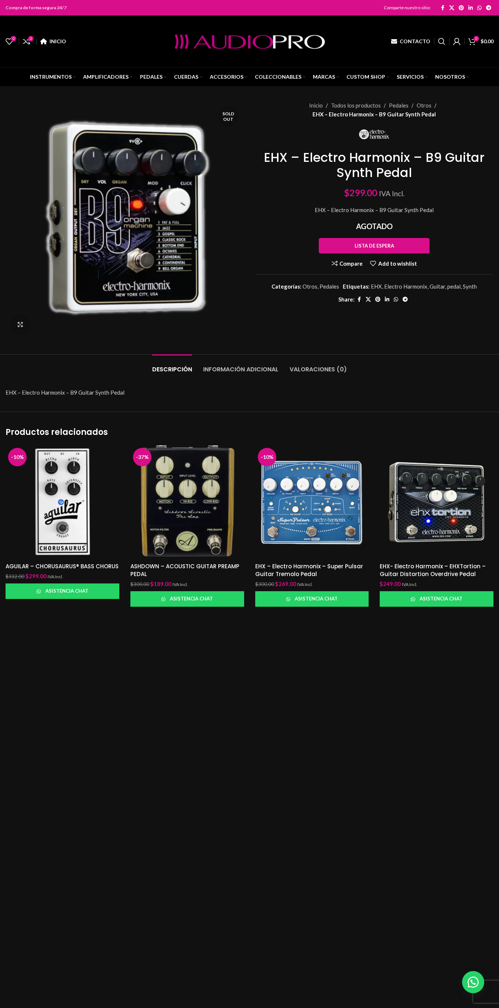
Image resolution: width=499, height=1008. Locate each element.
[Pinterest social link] (461, 8)
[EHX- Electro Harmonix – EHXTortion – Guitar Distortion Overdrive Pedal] (436, 502)
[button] (473, 982)
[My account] (457, 41)
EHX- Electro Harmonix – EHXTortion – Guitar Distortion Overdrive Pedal (433, 570)
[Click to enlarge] (20, 324)
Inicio (316, 105)
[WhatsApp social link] (479, 8)
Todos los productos (356, 105)
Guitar (437, 286)
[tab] (172, 365)
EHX (376, 286)
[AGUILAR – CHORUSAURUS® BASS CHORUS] (62, 502)
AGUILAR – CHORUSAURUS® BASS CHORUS (62, 566)
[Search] (441, 41)
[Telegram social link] (488, 8)
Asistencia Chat (66, 591)
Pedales (399, 105)
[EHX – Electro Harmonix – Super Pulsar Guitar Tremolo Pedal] (312, 502)
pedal (454, 286)
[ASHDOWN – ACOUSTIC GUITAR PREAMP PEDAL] (187, 502)
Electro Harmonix (405, 286)
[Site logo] (249, 40)
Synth (470, 286)
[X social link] (452, 8)
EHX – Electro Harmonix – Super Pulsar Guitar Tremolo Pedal (309, 570)
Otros (424, 105)
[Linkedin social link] (470, 8)
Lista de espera (374, 246)
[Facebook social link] (442, 8)
